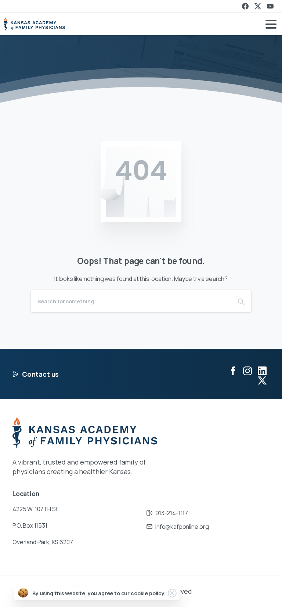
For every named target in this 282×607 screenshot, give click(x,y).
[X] (257, 6)
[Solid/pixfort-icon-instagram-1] (247, 370)
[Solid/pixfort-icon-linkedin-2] (262, 370)
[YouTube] (270, 6)
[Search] (241, 301)
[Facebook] (245, 6)
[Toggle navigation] (271, 24)
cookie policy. (148, 593)
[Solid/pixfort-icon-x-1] (262, 380)
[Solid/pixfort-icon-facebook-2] (232, 370)
